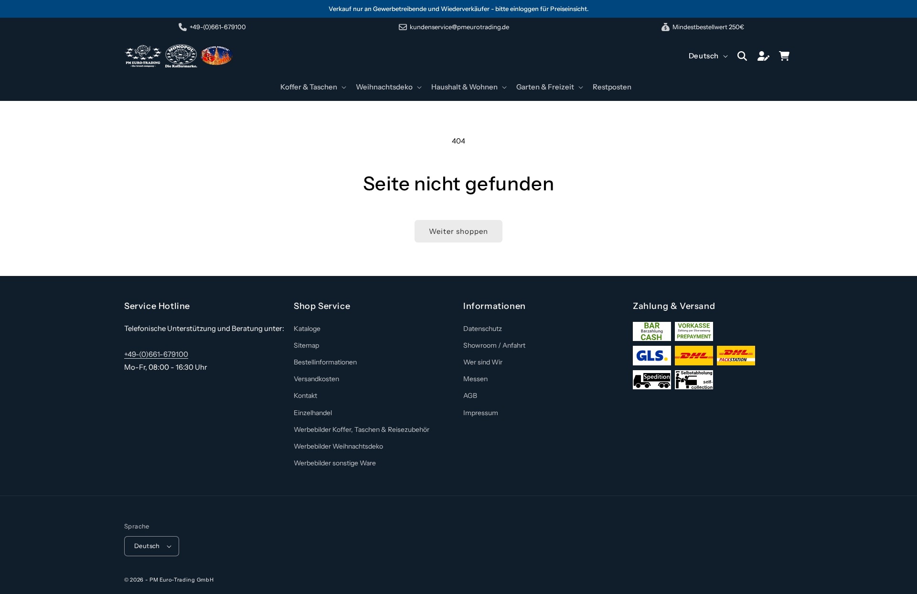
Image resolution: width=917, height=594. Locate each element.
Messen (475, 378)
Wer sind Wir (482, 362)
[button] (312, 87)
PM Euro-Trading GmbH (181, 579)
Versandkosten (316, 378)
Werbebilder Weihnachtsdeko (338, 446)
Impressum (480, 412)
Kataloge (307, 328)
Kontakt (305, 395)
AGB (470, 395)
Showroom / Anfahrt (494, 345)
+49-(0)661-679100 (156, 354)
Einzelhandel (313, 412)
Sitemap (306, 345)
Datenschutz (482, 328)
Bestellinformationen (325, 362)
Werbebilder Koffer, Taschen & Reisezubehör (361, 429)
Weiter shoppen (458, 231)
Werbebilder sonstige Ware (335, 463)
